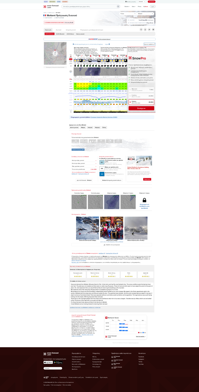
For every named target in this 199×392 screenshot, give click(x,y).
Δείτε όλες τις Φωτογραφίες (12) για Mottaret (111, 241)
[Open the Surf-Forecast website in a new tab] (46, 2)
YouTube (141, 364)
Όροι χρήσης (47, 385)
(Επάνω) (50, 34)
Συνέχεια (141, 108)
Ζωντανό (58, 30)
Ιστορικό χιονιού (71, 30)
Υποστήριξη (63, 377)
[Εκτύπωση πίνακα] (153, 29)
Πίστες (104, 127)
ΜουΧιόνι (75, 369)
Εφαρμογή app (97, 362)
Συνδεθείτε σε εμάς (92, 377)
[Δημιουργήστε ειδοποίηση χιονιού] (145, 29)
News (133, 6)
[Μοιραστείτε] (149, 29)
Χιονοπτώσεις (76, 362)
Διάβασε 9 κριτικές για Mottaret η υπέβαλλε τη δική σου (85, 307)
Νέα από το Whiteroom (78, 364)
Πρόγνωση (48, 30)
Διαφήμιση (54, 377)
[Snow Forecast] (51, 6)
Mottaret (58, 12)
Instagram (141, 359)
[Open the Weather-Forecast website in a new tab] (65, 2)
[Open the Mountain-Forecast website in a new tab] (52, 2)
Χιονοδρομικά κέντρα (78, 357)
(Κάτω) (70, 34)
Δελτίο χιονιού (74, 127)
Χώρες (45, 12)
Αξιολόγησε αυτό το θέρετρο (79, 310)
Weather (127, 6)
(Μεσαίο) (60, 34)
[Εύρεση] (118, 6)
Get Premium (151, 1)
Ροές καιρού (96, 367)
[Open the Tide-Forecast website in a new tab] (59, 2)
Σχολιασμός (104, 377)
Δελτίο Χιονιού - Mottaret (84, 180)
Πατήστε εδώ (75, 262)
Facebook (141, 357)
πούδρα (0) (74, 174)
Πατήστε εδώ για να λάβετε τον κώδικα (82, 335)
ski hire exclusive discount (104, 39)
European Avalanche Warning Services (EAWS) (104, 117)
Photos (139, 6)
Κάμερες (97, 127)
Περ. (71, 72)
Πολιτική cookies (67, 385)
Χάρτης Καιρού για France (79, 260)
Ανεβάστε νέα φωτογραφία (112, 244)
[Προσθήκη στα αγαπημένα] (141, 29)
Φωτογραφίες (76, 367)
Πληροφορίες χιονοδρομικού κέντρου (91, 30)
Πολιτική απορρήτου (56, 385)
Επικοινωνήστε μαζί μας (76, 377)
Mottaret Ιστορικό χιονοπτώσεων (111, 180)
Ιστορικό (90, 127)
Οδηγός (83, 127)
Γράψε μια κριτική (94, 310)
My (145, 6)
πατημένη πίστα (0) (83, 174)
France (51, 12)
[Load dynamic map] (55, 53)
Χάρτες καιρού (80, 34)
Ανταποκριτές (97, 364)
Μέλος (95, 357)
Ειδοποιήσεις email (98, 359)
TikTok (140, 362)
